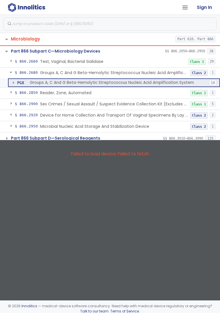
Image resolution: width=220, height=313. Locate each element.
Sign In (204, 7)
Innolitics (29, 306)
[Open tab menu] (185, 7)
